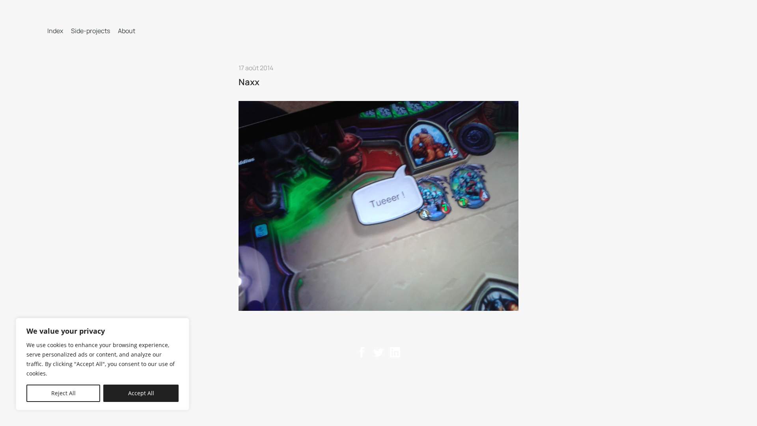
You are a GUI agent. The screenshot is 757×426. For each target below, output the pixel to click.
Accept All (141, 393)
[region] (102, 364)
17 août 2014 (256, 68)
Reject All (63, 393)
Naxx (249, 82)
